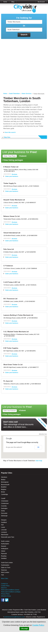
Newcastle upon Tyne (7, 537)
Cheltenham (5, 503)
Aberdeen (4, 477)
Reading (3, 556)
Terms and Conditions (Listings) (10, 592)
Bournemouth (5, 484)
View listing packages (13, 160)
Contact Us (4, 583)
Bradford (3, 487)
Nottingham (4, 548)
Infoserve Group (6, 596)
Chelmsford (4, 501)
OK (38, 447)
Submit (23, 156)
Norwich (3, 546)
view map (38, 460)
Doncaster (4, 513)
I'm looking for (24, 18)
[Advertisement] (24, 64)
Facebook (2, 600)
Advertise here (43, 434)
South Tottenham (14, 93)
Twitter (6, 600)
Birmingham (4, 482)
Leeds (3, 527)
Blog (12, 2)
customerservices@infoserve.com (14, 617)
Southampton (5, 565)
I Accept (24, 629)
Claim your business (11, 176)
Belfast (3, 479)
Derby (3, 511)
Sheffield (3, 558)
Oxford (3, 551)
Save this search (10, 132)
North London (5, 541)
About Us (4, 588)
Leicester (4, 530)
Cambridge (4, 494)
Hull (2, 525)
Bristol (3, 492)
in (24, 25)
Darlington (4, 508)
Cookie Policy (38, 625)
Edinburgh (4, 516)
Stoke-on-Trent (5, 567)
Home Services (26, 93)
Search (24, 35)
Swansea (4, 570)
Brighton (3, 489)
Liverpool (4, 532)
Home (5, 2)
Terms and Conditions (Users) (10, 590)
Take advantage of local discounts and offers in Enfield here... (18, 424)
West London (5, 572)
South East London (7, 562)
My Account (41, 2)
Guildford (4, 522)
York (2, 575)
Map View (7, 137)
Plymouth (4, 553)
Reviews (14, 174)
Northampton (5, 544)
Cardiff (3, 498)
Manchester (4, 534)
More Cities (4, 578)
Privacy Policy (5, 594)
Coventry (4, 506)
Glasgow (3, 520)
